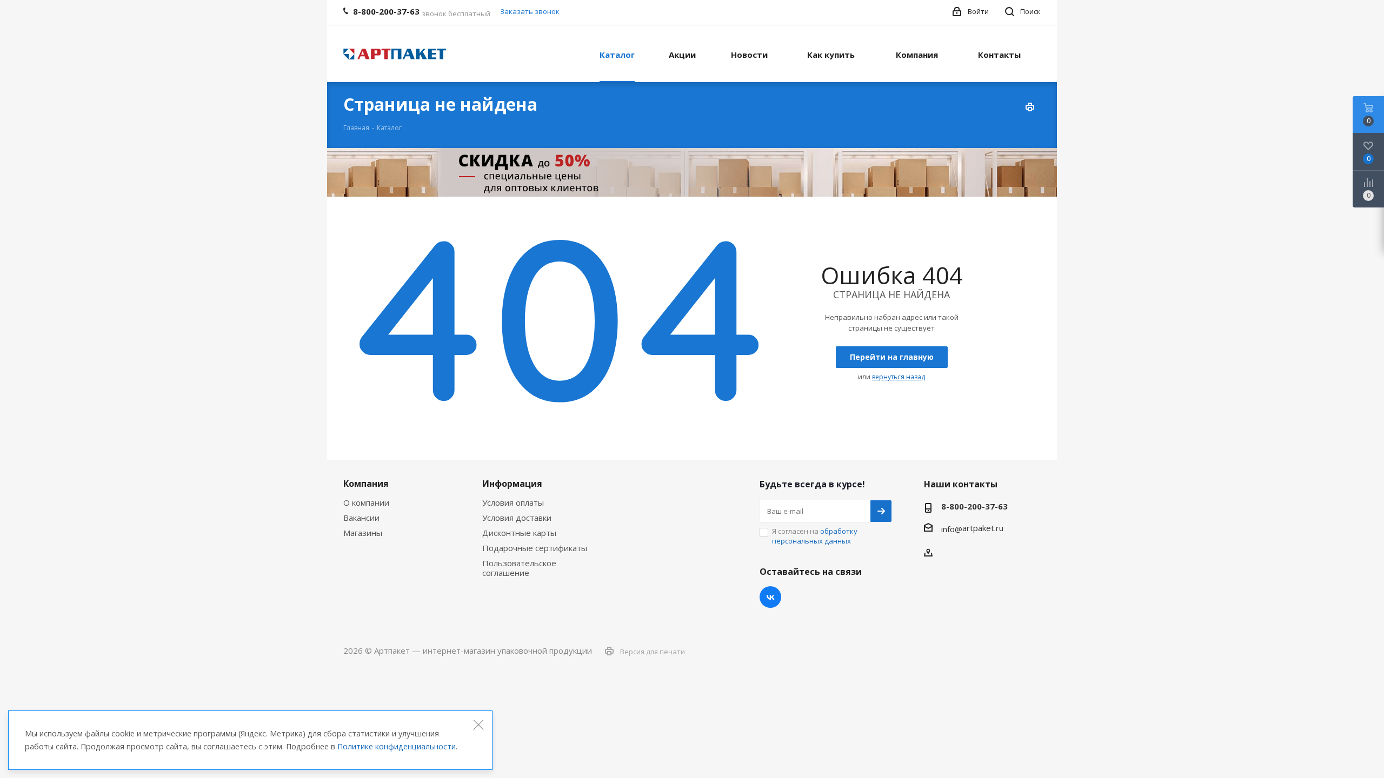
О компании (366, 502)
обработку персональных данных (814, 536)
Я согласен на (814, 536)
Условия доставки (516, 517)
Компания (366, 483)
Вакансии (361, 517)
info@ (951, 529)
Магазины (362, 532)
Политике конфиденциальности (396, 746)
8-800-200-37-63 (974, 506)
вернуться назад (898, 376)
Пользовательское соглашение (519, 568)
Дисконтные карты (519, 532)
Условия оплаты (513, 502)
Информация (512, 483)
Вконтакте (770, 597)
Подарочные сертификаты (534, 547)
